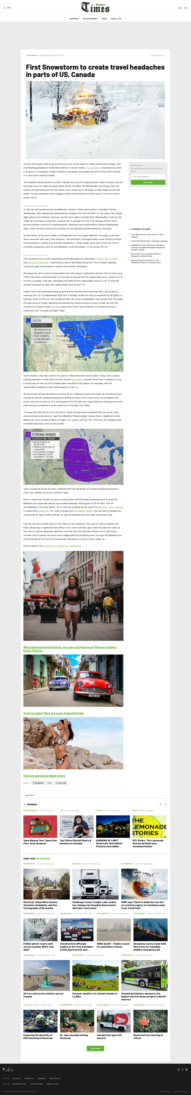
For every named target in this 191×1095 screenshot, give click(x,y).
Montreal (74, 19)
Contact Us (29, 1078)
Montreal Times (19, 1084)
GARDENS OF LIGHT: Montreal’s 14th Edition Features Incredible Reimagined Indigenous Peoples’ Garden (148, 247)
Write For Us (55, 1078)
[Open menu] (185, 8)
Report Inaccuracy (157, 55)
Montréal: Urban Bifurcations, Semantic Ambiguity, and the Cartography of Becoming (40, 905)
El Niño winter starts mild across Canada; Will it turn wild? (38, 946)
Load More (95, 1048)
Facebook (39, 783)
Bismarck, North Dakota (110, 507)
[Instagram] (179, 1070)
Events (99, 810)
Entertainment (90, 19)
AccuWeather (93, 167)
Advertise (42, 1078)
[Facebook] (183, 1070)
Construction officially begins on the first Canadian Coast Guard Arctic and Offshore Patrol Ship (76, 948)
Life (61, 810)
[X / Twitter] (186, 1070)
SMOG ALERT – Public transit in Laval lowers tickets (113, 945)
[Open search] (179, 8)
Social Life (116, 19)
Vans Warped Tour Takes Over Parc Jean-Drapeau (147, 236)
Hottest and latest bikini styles (44, 775)
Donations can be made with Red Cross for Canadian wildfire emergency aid (149, 946)
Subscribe (148, 182)
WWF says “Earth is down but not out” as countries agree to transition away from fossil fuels (143, 905)
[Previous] (161, 804)
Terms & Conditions (180, 1091)
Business (76, 864)
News (104, 19)
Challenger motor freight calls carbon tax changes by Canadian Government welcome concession (94, 905)
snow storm (29, 795)
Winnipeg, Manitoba (38, 262)
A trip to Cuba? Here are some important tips (53, 713)
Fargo (57, 306)
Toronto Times (36, 1084)
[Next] (165, 804)
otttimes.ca (75, 546)
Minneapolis (77, 379)
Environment (32, 55)
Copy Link (62, 783)
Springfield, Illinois (83, 511)
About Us (16, 1078)
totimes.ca (62, 546)
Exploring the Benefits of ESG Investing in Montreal (37, 1037)
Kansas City (43, 511)
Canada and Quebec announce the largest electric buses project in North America (143, 996)
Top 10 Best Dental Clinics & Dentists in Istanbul (149, 241)
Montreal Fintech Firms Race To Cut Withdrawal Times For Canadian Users (146, 261)
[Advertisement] (95, 36)
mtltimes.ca (49, 546)
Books (135, 810)
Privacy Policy (164, 1091)
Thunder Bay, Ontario (106, 258)
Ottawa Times (53, 1084)
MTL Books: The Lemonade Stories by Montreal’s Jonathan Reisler (146, 255)
